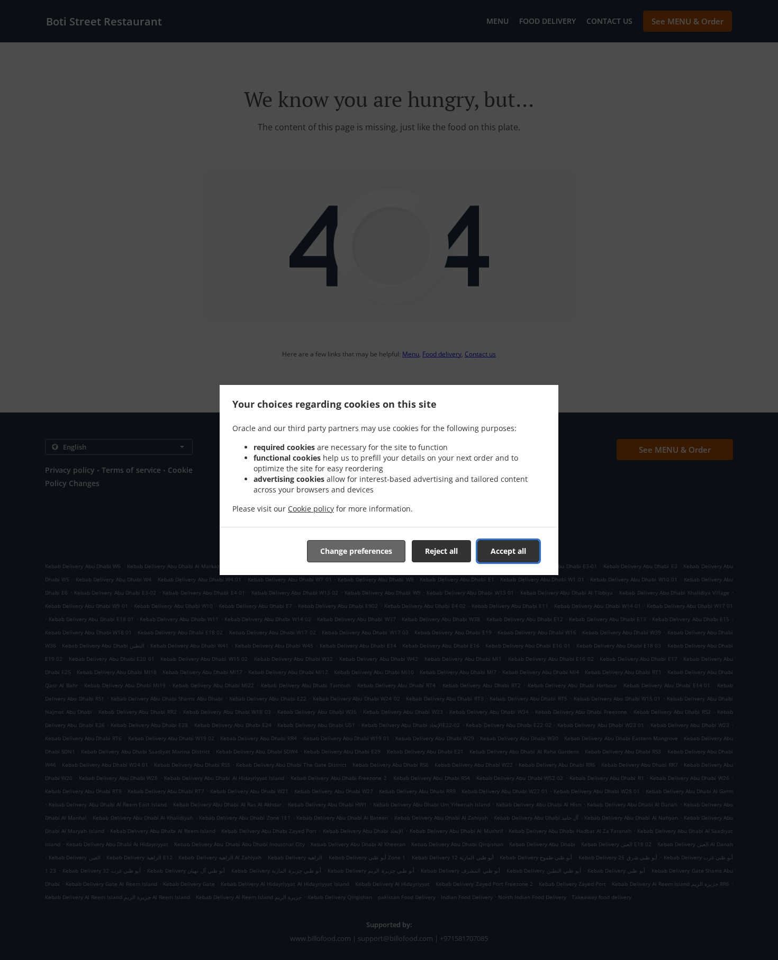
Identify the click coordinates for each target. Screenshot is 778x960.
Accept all (508, 551)
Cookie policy (311, 509)
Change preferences (356, 551)
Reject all (441, 551)
